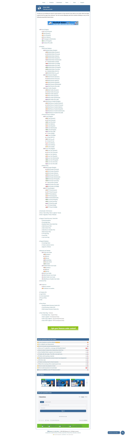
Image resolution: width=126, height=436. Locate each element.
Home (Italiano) (47, 37)
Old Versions (49, 211)
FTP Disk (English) (50, 188)
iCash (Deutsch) (51, 118)
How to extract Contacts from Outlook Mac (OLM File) (51, 350)
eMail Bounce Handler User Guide (51, 279)
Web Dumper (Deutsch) (53, 175)
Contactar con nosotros (48, 288)
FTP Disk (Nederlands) (53, 197)
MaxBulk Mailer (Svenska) (54, 69)
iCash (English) (49, 116)
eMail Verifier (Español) (53, 95)
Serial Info (55, 218)
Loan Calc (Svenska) (52, 161)
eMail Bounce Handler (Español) (55, 108)
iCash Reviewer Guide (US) (48, 307)
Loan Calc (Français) (52, 152)
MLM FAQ (54, 224)
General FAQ (43, 280)
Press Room (43, 303)
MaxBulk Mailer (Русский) (54, 65)
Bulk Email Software (47, 48)
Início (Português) (47, 40)
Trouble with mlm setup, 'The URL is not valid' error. (50, 354)
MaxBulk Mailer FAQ (47, 224)
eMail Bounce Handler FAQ (48, 229)
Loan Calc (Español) (52, 156)
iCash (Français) (51, 120)
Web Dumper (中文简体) (53, 186)
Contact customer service (48, 244)
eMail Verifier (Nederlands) (54, 97)
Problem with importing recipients (46, 356)
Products (51, 2)
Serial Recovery (48, 218)
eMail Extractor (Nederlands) (54, 84)
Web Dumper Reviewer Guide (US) (50, 309)
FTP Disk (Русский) (52, 203)
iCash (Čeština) (51, 144)
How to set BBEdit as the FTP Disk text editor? (49, 369)
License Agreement (44, 296)
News (66, 2)
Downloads (59, 2)
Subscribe (74, 432)
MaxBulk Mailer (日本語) (53, 61)
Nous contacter (46, 286)
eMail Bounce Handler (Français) (55, 105)
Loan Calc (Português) (53, 159)
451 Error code (42, 360)
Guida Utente (49, 261)
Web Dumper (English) (51, 167)
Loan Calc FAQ (45, 237)
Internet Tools (45, 165)
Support (82, 2)
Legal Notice (43, 294)
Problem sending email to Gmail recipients (48, 362)
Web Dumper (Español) (53, 171)
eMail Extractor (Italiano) (53, 80)
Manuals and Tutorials (45, 250)
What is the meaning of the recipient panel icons (50, 363)
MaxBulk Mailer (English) (51, 50)
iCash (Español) (51, 125)
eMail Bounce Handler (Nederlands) (56, 110)
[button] (87, 382)
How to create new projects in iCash (47, 365)
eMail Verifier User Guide (49, 277)
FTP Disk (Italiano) (52, 194)
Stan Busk (57, 431)
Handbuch (48, 254)
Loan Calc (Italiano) (52, 154)
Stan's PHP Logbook (47, 320)
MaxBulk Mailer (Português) (54, 67)
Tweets (59, 212)
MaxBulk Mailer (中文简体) (54, 63)
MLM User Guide (47, 273)
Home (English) (45, 29)
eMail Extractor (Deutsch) (53, 76)
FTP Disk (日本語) (52, 205)
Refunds (54, 214)
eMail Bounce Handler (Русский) (55, 112)
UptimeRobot (64, 434)
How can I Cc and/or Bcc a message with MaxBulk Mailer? (52, 348)
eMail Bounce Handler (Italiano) (55, 107)
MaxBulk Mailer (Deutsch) (54, 52)
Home (43, 2)
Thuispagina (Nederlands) (49, 39)
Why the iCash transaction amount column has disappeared (52, 358)
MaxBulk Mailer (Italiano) (53, 56)
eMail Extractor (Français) (54, 78)
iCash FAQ (44, 235)
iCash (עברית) (51, 141)
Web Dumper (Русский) (53, 184)
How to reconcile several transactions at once (49, 346)
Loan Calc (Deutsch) (52, 150)
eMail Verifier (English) (51, 88)
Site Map (59, 432)
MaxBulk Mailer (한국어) (53, 71)
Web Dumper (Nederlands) (54, 177)
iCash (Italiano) (51, 124)
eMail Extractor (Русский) (53, 86)
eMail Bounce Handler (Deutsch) (55, 103)
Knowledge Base (46, 222)
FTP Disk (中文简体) (52, 207)
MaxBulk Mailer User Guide (49, 265)
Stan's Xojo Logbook (47, 318)
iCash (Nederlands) (52, 127)
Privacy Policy (43, 297)
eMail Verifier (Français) (53, 92)
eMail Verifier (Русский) (53, 99)
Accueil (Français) (47, 31)
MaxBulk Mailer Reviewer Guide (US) (51, 305)
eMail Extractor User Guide (49, 275)
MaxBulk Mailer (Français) (54, 54)
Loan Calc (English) (50, 148)
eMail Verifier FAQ (46, 227)
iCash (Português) (52, 129)
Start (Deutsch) (46, 33)
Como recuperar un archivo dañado (47, 342)
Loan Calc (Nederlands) (53, 158)
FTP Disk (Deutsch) (52, 190)
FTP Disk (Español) (52, 195)
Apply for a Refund (46, 246)
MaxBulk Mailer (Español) (54, 57)
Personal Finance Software (48, 114)
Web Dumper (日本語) (53, 182)
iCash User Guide (47, 252)
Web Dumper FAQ (46, 231)
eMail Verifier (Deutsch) (53, 90)
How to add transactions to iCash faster (48, 367)
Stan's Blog (46, 212)
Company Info (47, 432)
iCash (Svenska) (51, 122)
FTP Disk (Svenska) (52, 201)
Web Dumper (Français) (53, 169)
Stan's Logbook (53, 212)
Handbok (48, 263)
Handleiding (48, 260)
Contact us (43, 284)
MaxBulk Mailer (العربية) (53, 73)
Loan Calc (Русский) (52, 163)
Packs (50, 214)
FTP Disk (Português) (53, 199)
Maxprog (50, 431)
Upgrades (45, 214)
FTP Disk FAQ (45, 233)
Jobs (41, 299)
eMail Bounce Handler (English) (53, 101)
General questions (46, 220)
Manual (47, 258)
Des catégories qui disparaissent (46, 344)
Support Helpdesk (44, 241)
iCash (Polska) (51, 142)
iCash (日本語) (51, 133)
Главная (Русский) (47, 42)
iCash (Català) (51, 146)
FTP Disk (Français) (52, 192)
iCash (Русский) (51, 131)
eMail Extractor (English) (51, 75)
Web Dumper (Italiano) (53, 173)
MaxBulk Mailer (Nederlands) (54, 59)
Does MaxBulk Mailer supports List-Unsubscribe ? (50, 352)
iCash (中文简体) (52, 135)
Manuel (47, 256)
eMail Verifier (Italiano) (53, 93)
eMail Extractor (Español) (53, 82)
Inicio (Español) (47, 35)
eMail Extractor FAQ (46, 226)
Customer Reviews (54, 432)
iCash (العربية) (51, 139)
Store (74, 2)
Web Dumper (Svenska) (53, 180)
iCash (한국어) (51, 137)
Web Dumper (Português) (54, 178)
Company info (43, 292)
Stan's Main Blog (44, 313)
